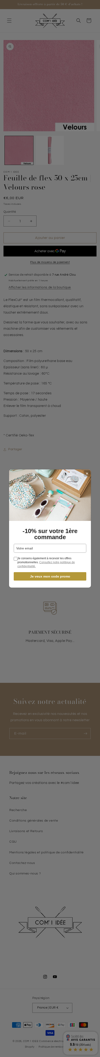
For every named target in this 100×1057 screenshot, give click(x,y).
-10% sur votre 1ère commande (50, 534)
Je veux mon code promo (50, 576)
